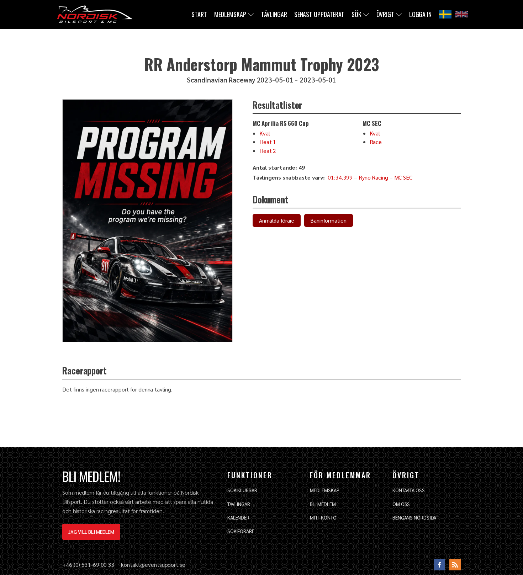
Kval (264, 133)
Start (199, 14)
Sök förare (240, 531)
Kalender (238, 517)
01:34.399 (340, 177)
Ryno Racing (373, 177)
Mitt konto (323, 517)
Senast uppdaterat (319, 14)
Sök (356, 14)
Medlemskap (230, 14)
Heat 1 (267, 141)
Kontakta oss (408, 490)
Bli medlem (323, 504)
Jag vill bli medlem (91, 531)
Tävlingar (274, 14)
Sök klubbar (242, 490)
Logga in (420, 14)
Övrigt (385, 14)
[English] (461, 14)
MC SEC (403, 177)
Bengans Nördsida (414, 517)
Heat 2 (267, 150)
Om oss (401, 504)
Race (376, 141)
